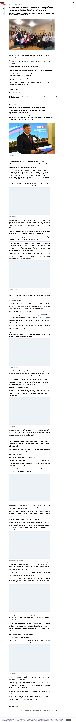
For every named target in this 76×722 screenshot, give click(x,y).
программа (11, 89)
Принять (68, 719)
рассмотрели (19, 391)
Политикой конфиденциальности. (28, 720)
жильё (16, 89)
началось (11, 300)
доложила (38, 460)
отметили (47, 640)
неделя (10, 703)
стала (48, 170)
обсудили (43, 314)
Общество (11, 1)
